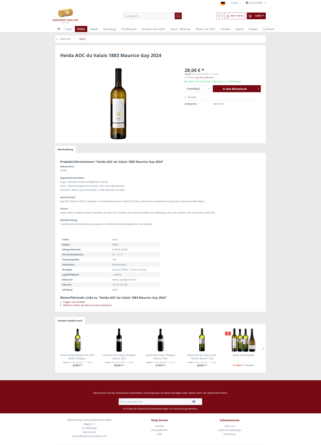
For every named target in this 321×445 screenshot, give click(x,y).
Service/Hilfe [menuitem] (255, 2)
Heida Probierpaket (243, 355)
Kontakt (159, 426)
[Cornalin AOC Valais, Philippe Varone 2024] (119, 340)
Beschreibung (65, 149)
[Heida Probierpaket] (243, 340)
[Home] (58, 29)
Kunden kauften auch (70, 320)
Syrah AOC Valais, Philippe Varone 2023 (160, 356)
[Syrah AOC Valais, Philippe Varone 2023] (160, 340)
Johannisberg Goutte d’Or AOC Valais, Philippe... (78, 356)
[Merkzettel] (219, 16)
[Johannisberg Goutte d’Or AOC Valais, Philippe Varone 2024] (77, 340)
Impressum (229, 434)
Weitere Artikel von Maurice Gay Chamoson (87, 305)
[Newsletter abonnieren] (193, 401)
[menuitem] (152, 16)
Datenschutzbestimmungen (153, 408)
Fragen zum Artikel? (74, 302)
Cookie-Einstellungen (229, 430)
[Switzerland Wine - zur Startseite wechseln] (77, 16)
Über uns (230, 426)
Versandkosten (159, 430)
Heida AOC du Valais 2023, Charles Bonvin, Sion (202, 356)
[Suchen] (178, 16)
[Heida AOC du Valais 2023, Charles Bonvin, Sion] (202, 340)
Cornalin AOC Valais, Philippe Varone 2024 (119, 356)
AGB (159, 434)
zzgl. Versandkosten (204, 77)
